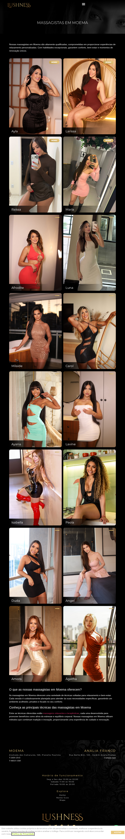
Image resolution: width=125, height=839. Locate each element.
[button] (83, 4)
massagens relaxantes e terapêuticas (61, 713)
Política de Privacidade (23, 834)
